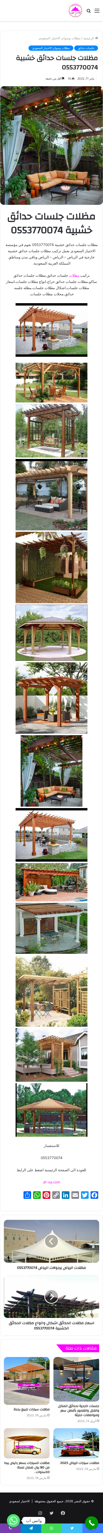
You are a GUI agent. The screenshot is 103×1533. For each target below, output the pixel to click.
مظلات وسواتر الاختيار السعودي (59, 38)
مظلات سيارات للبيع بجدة (32, 1409)
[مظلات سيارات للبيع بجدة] (27, 1381)
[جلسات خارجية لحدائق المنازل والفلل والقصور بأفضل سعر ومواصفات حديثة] (76, 1379)
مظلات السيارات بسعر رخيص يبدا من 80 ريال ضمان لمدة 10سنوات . (27, 1467)
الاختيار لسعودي (19, 1501)
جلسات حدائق (86, 48)
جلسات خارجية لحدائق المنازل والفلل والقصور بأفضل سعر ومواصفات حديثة (78, 1410)
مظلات (74, 275)
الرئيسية (89, 38)
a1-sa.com (51, 1182)
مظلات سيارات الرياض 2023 (79, 1463)
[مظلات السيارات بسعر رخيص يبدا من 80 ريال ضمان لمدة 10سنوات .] (27, 1443)
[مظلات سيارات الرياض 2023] (76, 1443)
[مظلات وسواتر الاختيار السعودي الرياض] (75, 10)
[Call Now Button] (91, 1522)
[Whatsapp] (13, 1520)
